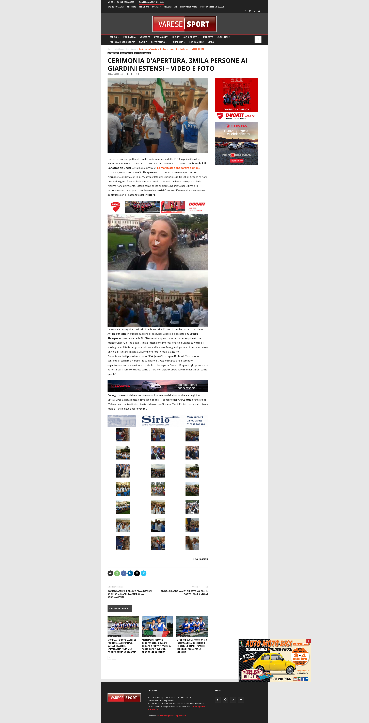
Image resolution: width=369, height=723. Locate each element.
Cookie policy (198, 706)
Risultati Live (170, 7)
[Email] (137, 573)
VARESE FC (145, 37)
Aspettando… (159, 42)
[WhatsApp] (117, 573)
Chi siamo (131, 7)
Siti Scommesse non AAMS (212, 7)
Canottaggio (131, 49)
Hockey (175, 37)
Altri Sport (190, 37)
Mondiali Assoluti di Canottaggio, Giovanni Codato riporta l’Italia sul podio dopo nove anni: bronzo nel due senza (156, 646)
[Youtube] (259, 11)
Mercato (208, 37)
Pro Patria (129, 37)
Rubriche (178, 42)
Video (211, 42)
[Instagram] (250, 11)
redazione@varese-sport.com (171, 715)
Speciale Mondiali (142, 53)
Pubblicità (153, 709)
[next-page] (114, 658)
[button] (258, 39)
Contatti (156, 7)
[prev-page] (109, 658)
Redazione (144, 7)
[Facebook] (245, 11)
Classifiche (223, 37)
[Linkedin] (130, 573)
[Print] (110, 573)
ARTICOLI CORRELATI (119, 608)
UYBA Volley (160, 37)
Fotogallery (196, 42)
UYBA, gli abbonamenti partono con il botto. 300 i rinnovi (184, 592)
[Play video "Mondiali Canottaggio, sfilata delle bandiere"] (158, 298)
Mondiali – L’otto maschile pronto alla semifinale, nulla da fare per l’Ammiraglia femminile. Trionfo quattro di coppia (122, 646)
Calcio (113, 37)
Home (110, 49)
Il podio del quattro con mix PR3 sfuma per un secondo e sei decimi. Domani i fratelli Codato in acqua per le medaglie (191, 646)
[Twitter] (254, 11)
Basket (143, 42)
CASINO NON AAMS (116, 7)
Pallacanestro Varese (122, 42)
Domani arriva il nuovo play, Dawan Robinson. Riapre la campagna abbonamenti (130, 594)
